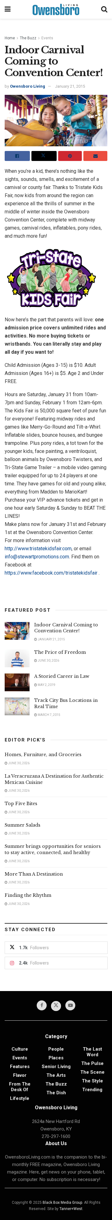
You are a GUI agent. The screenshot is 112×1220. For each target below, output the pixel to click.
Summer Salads (22, 825)
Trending (92, 1089)
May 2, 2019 (46, 685)
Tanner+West (70, 1209)
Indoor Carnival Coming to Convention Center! (66, 628)
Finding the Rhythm (28, 895)
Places (56, 1058)
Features (20, 1066)
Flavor (19, 1075)
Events (47, 38)
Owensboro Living (27, 86)
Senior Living (56, 1066)
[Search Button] (104, 9)
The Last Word (92, 1051)
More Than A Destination (34, 874)
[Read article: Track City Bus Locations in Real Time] (17, 706)
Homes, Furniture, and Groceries (43, 754)
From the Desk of (19, 1086)
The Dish (56, 1093)
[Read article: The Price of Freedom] (17, 658)
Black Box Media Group (62, 1202)
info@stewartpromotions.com (37, 557)
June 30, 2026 (48, 660)
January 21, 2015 (70, 86)
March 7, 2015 (48, 715)
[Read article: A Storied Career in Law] (17, 682)
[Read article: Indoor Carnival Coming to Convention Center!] (17, 631)
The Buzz (28, 38)
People (56, 1049)
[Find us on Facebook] (42, 1005)
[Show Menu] (8, 9)
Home (10, 38)
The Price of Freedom (60, 652)
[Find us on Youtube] (70, 1005)
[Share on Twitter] (44, 156)
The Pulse (92, 1063)
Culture (20, 1049)
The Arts (56, 1075)
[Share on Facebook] (17, 156)
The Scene (92, 1072)
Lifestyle (19, 1098)
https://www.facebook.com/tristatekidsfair (51, 573)
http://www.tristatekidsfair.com (38, 549)
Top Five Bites (21, 803)
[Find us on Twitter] (56, 1006)
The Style (92, 1081)
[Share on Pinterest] (70, 156)
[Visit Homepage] (56, 9)
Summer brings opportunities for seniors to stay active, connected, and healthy (53, 849)
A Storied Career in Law (61, 676)
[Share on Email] (95, 156)
